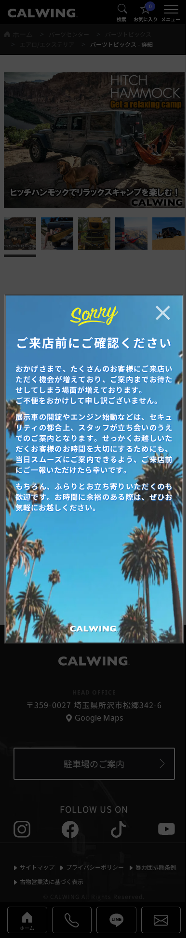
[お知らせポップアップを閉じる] (162, 313)
